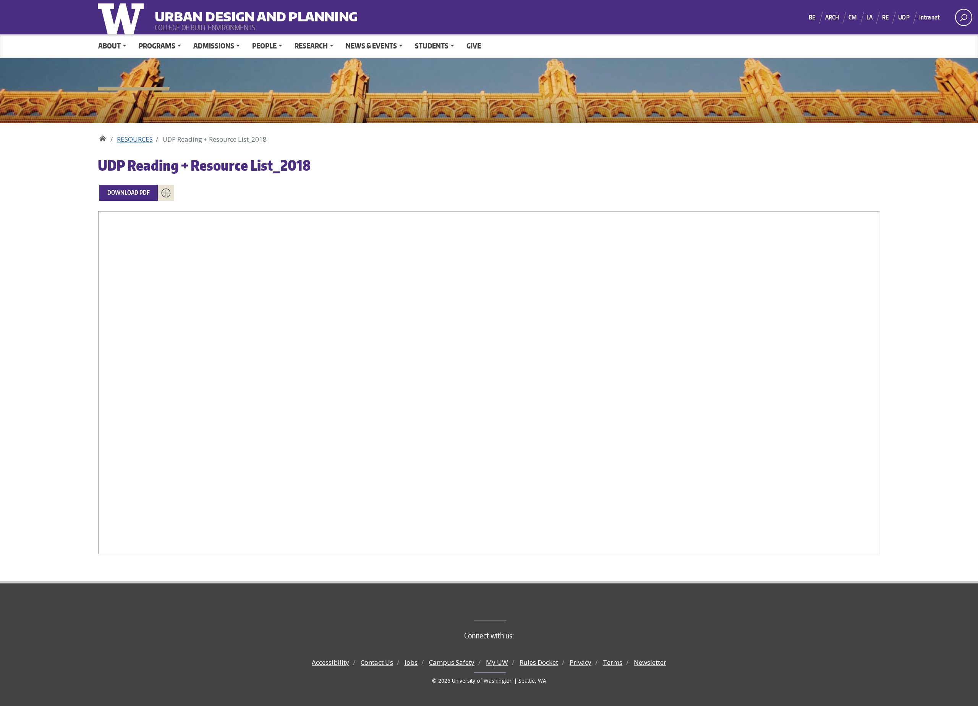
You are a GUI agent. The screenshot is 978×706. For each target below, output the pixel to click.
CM (852, 17)
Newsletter (650, 662)
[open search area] (963, 17)
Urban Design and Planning (202, 12)
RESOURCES (135, 139)
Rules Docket (539, 662)
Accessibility (330, 662)
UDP (903, 17)
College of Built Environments (504, 607)
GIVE (473, 45)
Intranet (929, 17)
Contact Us (377, 662)
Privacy (580, 662)
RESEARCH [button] (311, 45)
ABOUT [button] (109, 45)
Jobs (411, 662)
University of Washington (122, 17)
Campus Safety (451, 662)
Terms (612, 662)
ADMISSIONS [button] (213, 45)
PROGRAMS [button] (157, 45)
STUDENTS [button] (432, 45)
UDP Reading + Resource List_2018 (204, 165)
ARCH (832, 17)
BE (812, 17)
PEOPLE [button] (264, 45)
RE (885, 17)
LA (869, 17)
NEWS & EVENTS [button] (371, 45)
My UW (497, 662)
